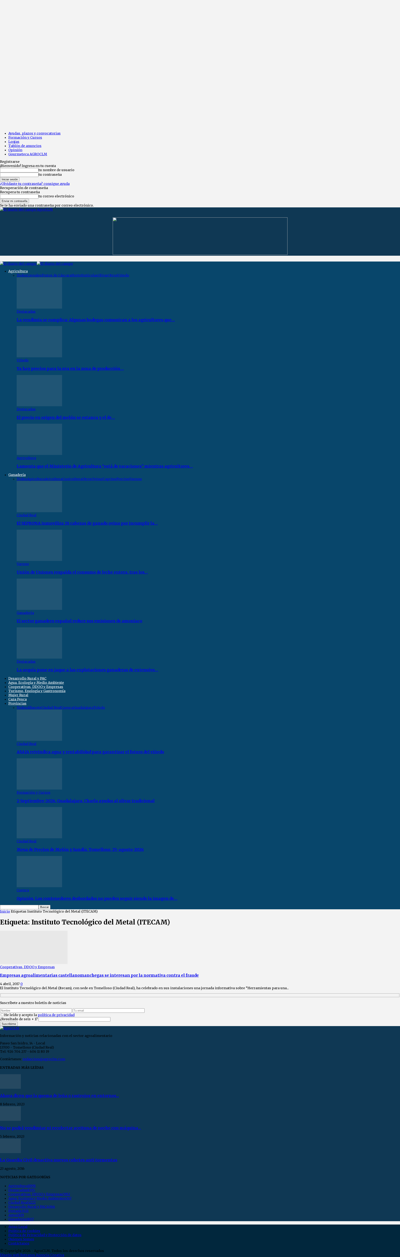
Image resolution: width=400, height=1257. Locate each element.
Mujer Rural (18, 695)
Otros (112, 275)
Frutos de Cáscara (56, 275)
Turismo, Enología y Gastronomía (36, 691)
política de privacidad (56, 1015)
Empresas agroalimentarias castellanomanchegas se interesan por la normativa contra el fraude (99, 975)
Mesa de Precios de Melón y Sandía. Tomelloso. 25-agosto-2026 (80, 849)
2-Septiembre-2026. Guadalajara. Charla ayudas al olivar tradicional (86, 801)
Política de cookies (24, 1231)
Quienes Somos (21, 1239)
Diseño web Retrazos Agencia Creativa (32, 1255)
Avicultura (53, 479)
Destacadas (26, 311)
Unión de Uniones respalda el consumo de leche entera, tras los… (82, 572)
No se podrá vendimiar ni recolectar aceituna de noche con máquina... (70, 1128)
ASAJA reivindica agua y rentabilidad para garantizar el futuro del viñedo (90, 752)
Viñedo (123, 275)
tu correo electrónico (56, 196)
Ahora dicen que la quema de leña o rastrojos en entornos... (59, 1095)
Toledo (99, 707)
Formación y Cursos (25, 137)
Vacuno (136, 479)
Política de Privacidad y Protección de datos (44, 1235)
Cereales (34, 275)
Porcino (123, 479)
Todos (22, 275)
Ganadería (17, 475)
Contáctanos (18, 1243)
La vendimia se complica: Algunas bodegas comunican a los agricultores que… (96, 320)
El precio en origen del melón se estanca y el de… (66, 417)
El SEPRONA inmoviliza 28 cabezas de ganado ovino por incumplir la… (87, 523)
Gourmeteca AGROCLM (27, 154)
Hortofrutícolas (84, 275)
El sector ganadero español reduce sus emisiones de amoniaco (79, 621)
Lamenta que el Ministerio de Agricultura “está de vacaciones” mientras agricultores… (105, 466)
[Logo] (18, 264)
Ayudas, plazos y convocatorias (34, 133)
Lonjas (13, 142)
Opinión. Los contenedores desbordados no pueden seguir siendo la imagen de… (97, 898)
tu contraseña (50, 174)
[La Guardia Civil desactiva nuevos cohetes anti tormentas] (10, 1152)
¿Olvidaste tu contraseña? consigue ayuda (35, 184)
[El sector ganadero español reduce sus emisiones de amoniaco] (39, 609)
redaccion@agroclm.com (44, 1059)
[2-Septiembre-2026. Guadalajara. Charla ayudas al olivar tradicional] (39, 788)
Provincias (17, 703)
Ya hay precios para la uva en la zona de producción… (70, 368)
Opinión (15, 150)
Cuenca (67, 707)
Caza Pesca (17, 699)
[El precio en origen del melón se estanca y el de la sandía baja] (39, 405)
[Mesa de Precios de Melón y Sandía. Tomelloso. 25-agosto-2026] (39, 837)
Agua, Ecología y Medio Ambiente (36, 682)
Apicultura (36, 479)
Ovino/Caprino (104, 479)
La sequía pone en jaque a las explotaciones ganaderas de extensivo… (87, 670)
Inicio (5, 911)
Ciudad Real (26, 515)
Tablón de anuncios (24, 146)
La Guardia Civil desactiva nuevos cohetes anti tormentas (58, 1160)
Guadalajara (83, 707)
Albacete (34, 707)
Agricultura (18, 271)
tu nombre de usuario (56, 170)
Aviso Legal (18, 1227)
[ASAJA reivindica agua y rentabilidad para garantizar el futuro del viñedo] (39, 740)
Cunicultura (72, 479)
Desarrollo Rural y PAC (27, 678)
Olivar (103, 275)
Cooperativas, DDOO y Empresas (35, 687)
